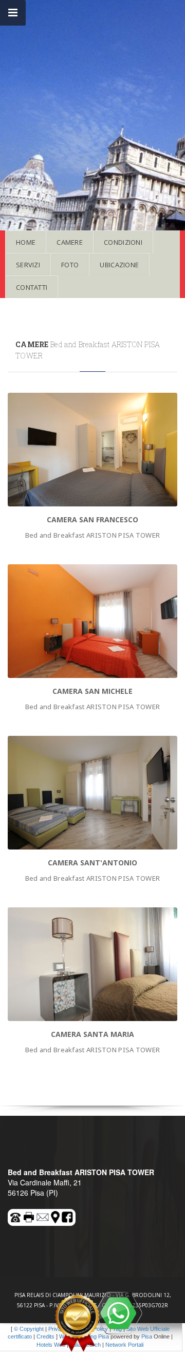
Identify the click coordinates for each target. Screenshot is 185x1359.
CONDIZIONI (123, 242)
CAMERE (70, 242)
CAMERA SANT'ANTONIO (92, 862)
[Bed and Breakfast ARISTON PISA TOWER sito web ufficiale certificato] (77, 1323)
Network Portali (124, 1345)
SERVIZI (28, 264)
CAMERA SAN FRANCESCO (92, 519)
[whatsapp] (118, 1313)
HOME (25, 242)
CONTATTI (31, 287)
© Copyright (29, 1329)
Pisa (146, 1336)
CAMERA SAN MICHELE (92, 691)
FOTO (70, 264)
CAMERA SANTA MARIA (92, 1034)
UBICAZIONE (119, 264)
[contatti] (43, 1215)
